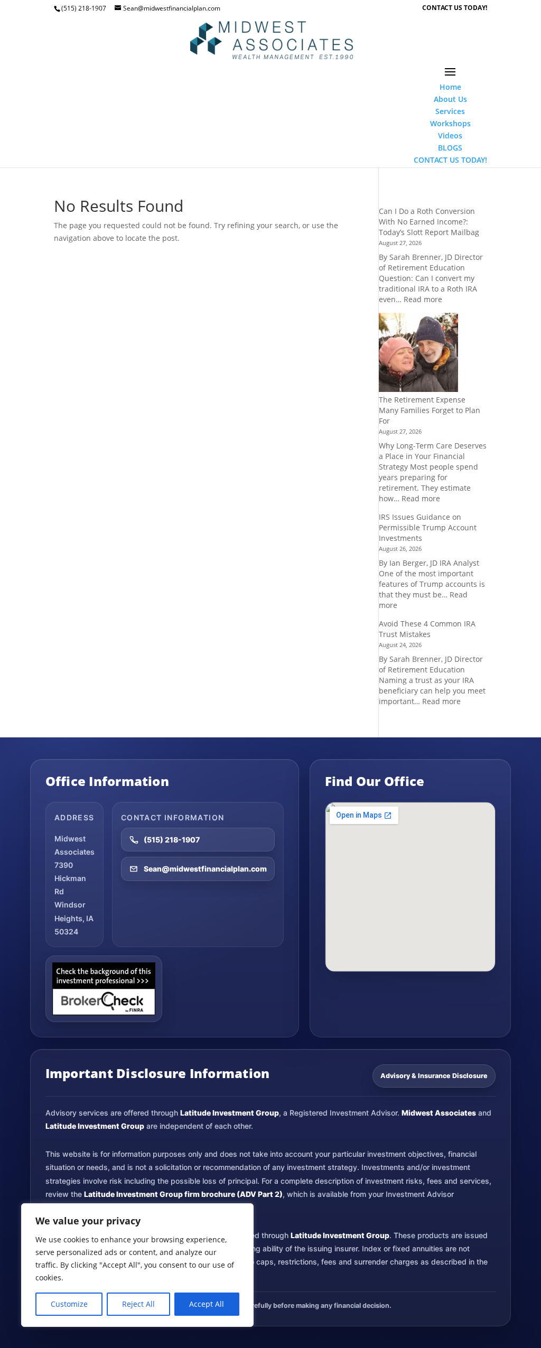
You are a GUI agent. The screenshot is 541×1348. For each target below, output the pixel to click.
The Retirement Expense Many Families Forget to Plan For (429, 410)
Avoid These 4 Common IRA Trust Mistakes (427, 629)
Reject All (138, 1304)
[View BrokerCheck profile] (103, 989)
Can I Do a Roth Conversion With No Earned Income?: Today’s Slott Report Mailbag (429, 221)
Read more (423, 299)
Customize (69, 1304)
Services (450, 111)
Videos (450, 135)
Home (450, 87)
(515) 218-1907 (172, 839)
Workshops (450, 123)
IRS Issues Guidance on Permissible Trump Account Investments (428, 527)
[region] (137, 1265)
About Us (450, 99)
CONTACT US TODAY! (454, 8)
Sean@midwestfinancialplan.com (205, 868)
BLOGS (450, 148)
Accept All (206, 1304)
